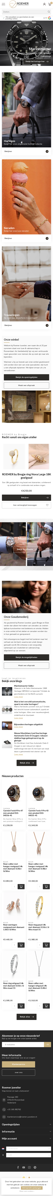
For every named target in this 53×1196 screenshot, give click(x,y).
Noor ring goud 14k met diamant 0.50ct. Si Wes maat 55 (38, 927)
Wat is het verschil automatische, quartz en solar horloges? (30, 702)
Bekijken (25, 497)
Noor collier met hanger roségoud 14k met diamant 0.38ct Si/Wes (13, 867)
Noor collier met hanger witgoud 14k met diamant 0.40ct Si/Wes (37, 986)
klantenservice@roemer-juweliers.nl (22, 1117)
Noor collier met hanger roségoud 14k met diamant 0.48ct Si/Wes (38, 867)
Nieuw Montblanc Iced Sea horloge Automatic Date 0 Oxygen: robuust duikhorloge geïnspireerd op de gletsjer (31, 737)
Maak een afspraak (26, 385)
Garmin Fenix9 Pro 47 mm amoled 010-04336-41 (13, 812)
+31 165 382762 (14, 1109)
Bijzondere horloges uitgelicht (28, 724)
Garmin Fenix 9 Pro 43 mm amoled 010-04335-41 (38, 812)
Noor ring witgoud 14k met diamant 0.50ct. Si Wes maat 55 (13, 985)
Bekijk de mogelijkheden (26, 657)
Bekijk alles (25, 763)
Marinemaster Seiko (24, 685)
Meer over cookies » (27, 1191)
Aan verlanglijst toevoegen (25, 505)
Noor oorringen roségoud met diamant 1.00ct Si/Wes (13, 927)
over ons (18, 1072)
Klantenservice (18, 1064)
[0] (49, 4)
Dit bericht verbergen (31, 1188)
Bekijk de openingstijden (26, 377)
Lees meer (18, 697)
